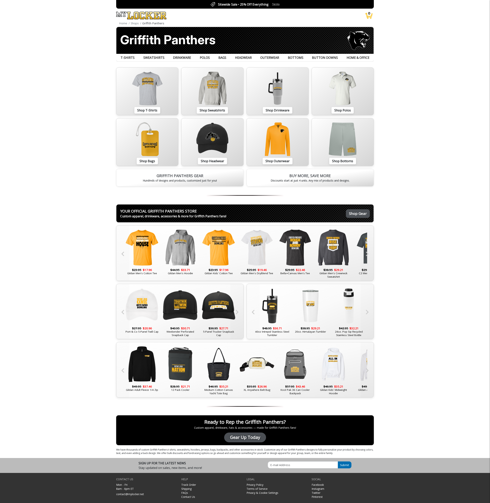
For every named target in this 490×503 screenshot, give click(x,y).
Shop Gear (358, 213)
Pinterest (317, 497)
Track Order (188, 485)
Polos (205, 58)
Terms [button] (276, 4)
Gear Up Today (245, 437)
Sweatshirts (153, 58)
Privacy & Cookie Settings (262, 493)
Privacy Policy (255, 485)
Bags (222, 58)
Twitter (316, 493)
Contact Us (188, 497)
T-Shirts (128, 58)
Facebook (318, 485)
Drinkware (182, 58)
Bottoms (295, 58)
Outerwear (269, 58)
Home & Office (358, 58)
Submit (344, 465)
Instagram (318, 489)
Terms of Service (257, 489)
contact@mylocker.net (130, 494)
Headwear (243, 58)
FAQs (184, 493)
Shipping (186, 489)
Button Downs (325, 58)
